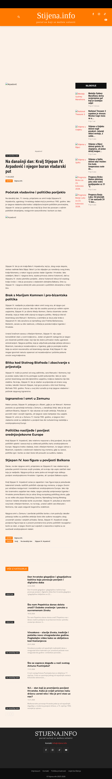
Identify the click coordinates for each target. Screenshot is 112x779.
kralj (16, 541)
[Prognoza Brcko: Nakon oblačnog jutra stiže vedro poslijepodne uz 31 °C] (80, 183)
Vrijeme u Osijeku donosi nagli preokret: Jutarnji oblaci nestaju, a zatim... (96, 131)
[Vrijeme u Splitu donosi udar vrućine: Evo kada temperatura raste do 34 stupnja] (80, 161)
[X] (55, 176)
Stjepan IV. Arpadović (42, 541)
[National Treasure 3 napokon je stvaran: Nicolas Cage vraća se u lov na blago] (80, 113)
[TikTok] (104, 14)
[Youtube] (106, 20)
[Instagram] (99, 14)
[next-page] (11, 714)
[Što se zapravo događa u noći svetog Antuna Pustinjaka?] (15, 667)
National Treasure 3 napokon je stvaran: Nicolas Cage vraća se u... (97, 115)
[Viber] (68, 176)
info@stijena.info (59, 743)
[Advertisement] (56, 50)
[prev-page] (7, 714)
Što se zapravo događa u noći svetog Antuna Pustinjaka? (48, 664)
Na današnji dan (26, 541)
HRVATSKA (9, 594)
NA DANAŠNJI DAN (12, 156)
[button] (19, 17)
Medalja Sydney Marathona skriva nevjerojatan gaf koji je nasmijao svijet (96, 98)
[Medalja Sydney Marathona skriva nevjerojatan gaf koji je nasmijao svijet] (80, 96)
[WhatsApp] (62, 176)
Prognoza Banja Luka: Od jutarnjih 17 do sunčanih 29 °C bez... (96, 198)
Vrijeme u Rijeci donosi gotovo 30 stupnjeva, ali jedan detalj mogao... (97, 148)
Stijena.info (18, 181)
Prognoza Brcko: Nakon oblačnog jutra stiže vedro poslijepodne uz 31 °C (96, 182)
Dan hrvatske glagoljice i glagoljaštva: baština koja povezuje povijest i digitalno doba (49, 580)
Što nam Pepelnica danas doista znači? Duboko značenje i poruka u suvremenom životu (47, 607)
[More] (88, 554)
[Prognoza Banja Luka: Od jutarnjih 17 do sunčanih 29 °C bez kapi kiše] (80, 200)
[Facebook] (93, 14)
